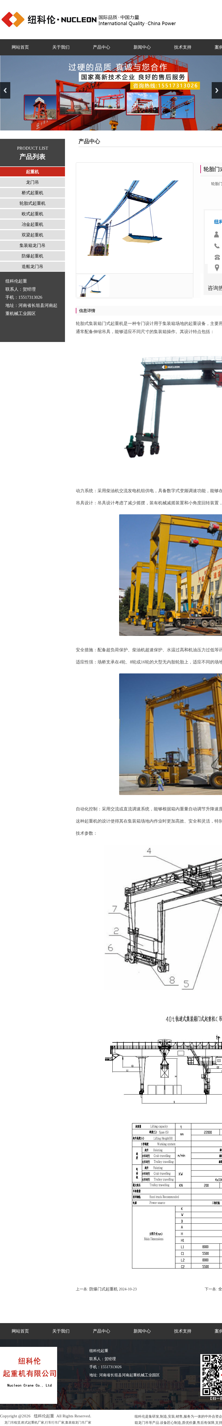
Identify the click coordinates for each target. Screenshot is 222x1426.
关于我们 (61, 47)
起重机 (32, 171)
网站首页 (20, 47)
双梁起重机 (32, 235)
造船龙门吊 (32, 266)
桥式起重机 (32, 192)
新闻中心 (142, 47)
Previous (5, 90)
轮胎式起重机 (32, 203)
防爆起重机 (32, 256)
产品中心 (101, 47)
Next (217, 90)
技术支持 (182, 47)
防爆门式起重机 (103, 1289)
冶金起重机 (32, 224)
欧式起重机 (32, 214)
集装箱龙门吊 (32, 245)
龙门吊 (32, 182)
